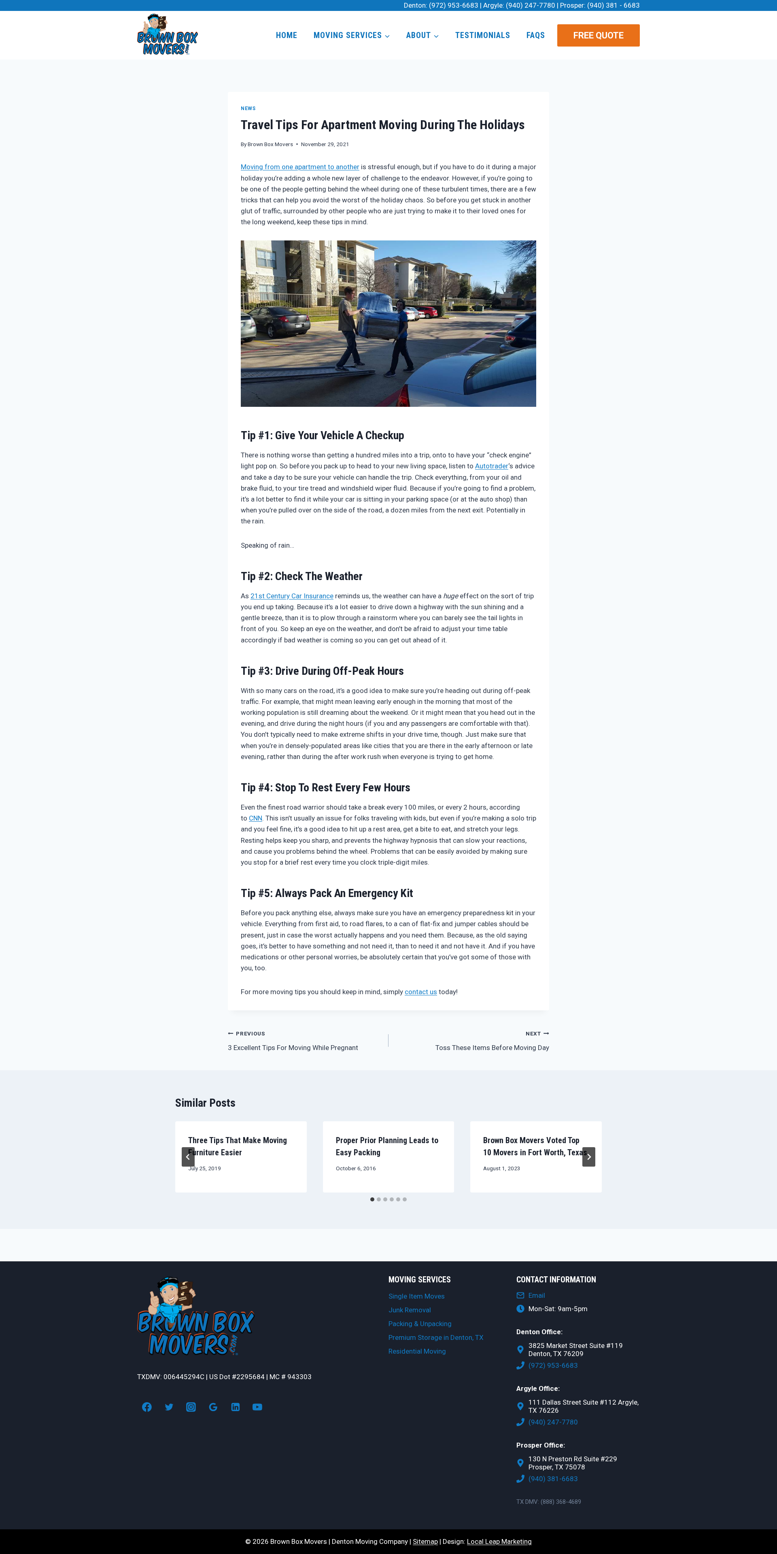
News (248, 108)
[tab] (372, 1199)
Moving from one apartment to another (300, 167)
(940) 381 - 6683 (613, 5)
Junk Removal (409, 1310)
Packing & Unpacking (420, 1324)
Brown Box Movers (270, 144)
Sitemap (425, 1541)
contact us (421, 992)
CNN (255, 818)
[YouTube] (257, 1407)
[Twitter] (169, 1407)
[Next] (588, 1157)
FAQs (535, 35)
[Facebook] (147, 1407)
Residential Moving (417, 1351)
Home (286, 35)
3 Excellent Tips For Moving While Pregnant (293, 1041)
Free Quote (598, 35)
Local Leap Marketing (499, 1541)
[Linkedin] (235, 1407)
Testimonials (482, 35)
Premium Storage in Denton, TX (436, 1337)
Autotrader (491, 466)
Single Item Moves (416, 1296)
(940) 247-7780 (530, 5)
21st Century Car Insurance (292, 596)
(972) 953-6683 (453, 5)
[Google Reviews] (213, 1407)
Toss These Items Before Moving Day (492, 1041)
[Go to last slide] (188, 1157)
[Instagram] (191, 1407)
